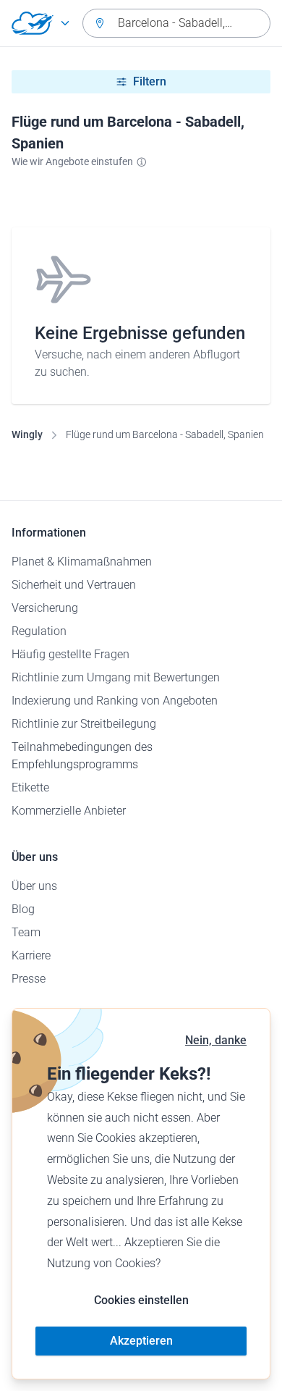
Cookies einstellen (141, 1300)
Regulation (39, 631)
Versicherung (45, 608)
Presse (29, 979)
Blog (23, 909)
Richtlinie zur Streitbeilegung (84, 724)
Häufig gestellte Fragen (70, 654)
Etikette (30, 787)
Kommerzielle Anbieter (69, 811)
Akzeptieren (141, 1341)
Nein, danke (216, 1040)
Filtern (149, 81)
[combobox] (176, 23)
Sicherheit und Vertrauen (74, 585)
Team (26, 932)
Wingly (27, 434)
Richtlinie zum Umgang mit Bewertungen (116, 677)
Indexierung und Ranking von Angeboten (115, 700)
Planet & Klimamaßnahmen (82, 561)
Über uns (34, 886)
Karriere (31, 955)
